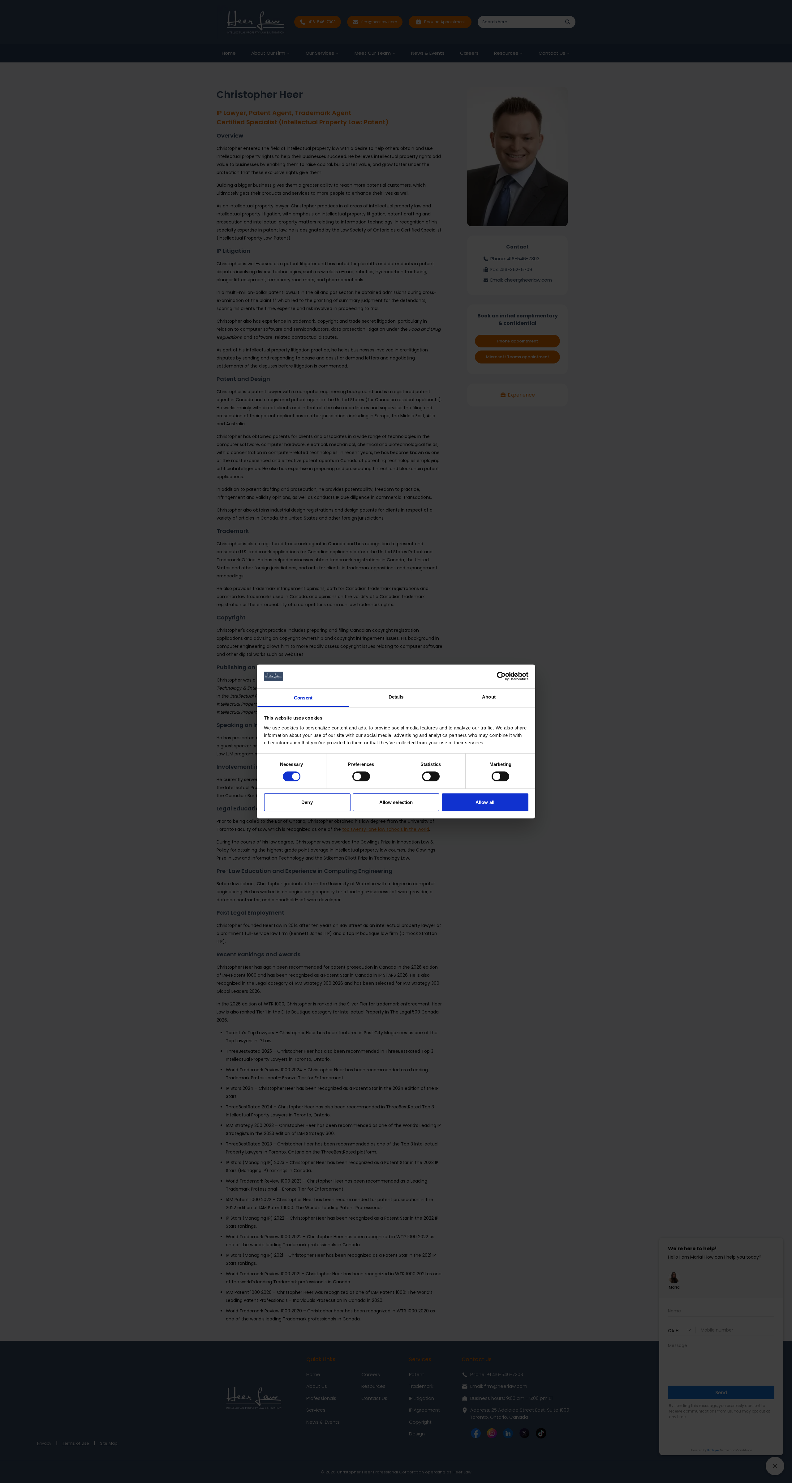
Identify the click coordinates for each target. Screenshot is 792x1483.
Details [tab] (396, 696)
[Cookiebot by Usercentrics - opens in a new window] (501, 676)
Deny (306, 802)
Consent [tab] (303, 697)
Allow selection (396, 802)
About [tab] (489, 696)
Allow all (485, 802)
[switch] (361, 776)
